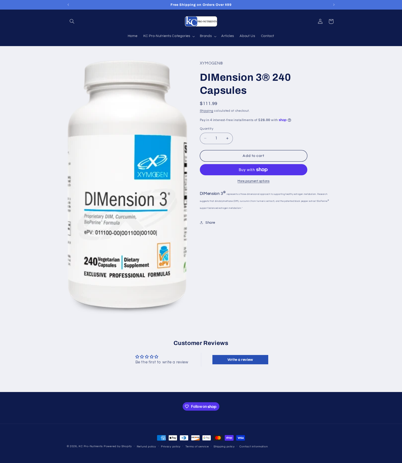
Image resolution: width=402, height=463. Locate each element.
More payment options (254, 181)
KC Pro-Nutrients (91, 446)
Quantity (206, 128)
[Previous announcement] (68, 4)
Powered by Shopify (118, 446)
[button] (72, 21)
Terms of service (197, 446)
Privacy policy (171, 446)
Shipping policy (224, 446)
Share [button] (210, 222)
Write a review (240, 360)
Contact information (253, 446)
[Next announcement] (334, 4)
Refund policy (146, 446)
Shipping (206, 110)
